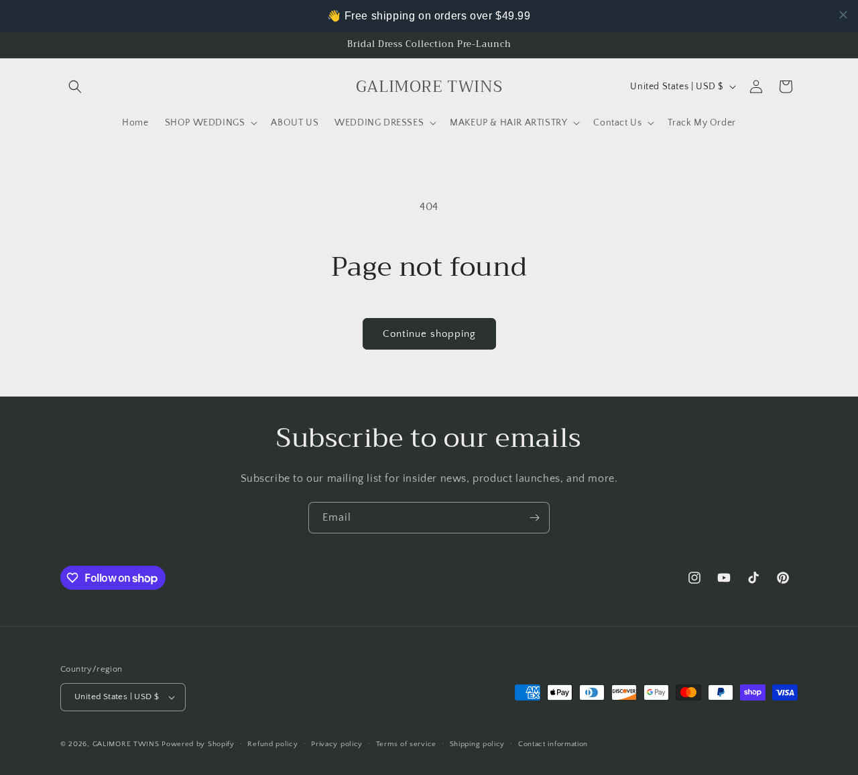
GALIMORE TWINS (126, 744)
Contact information (553, 744)
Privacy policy (337, 744)
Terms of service (406, 744)
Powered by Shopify (198, 744)
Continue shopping (429, 334)
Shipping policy (477, 744)
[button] (75, 86)
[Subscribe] (534, 517)
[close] (843, 15)
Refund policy (272, 744)
